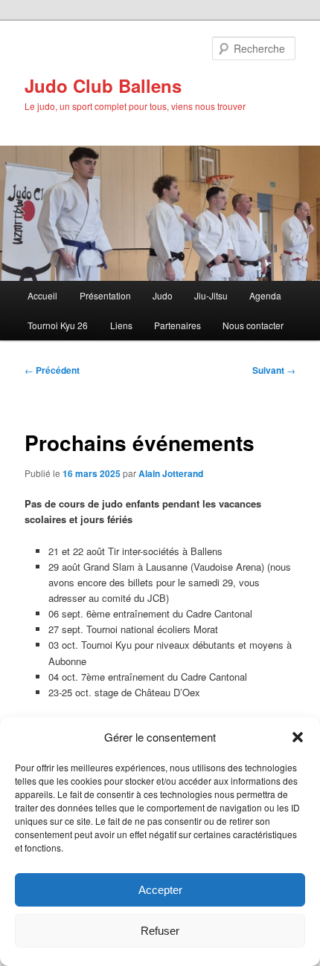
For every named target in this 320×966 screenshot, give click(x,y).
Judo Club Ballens (103, 85)
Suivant (273, 370)
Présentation (105, 295)
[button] (297, 737)
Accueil (42, 295)
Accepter (160, 890)
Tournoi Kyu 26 (58, 325)
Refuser (160, 930)
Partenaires (177, 325)
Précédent (52, 370)
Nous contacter (253, 325)
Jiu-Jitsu (211, 295)
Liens (121, 325)
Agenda (265, 295)
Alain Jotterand (170, 473)
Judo (163, 295)
